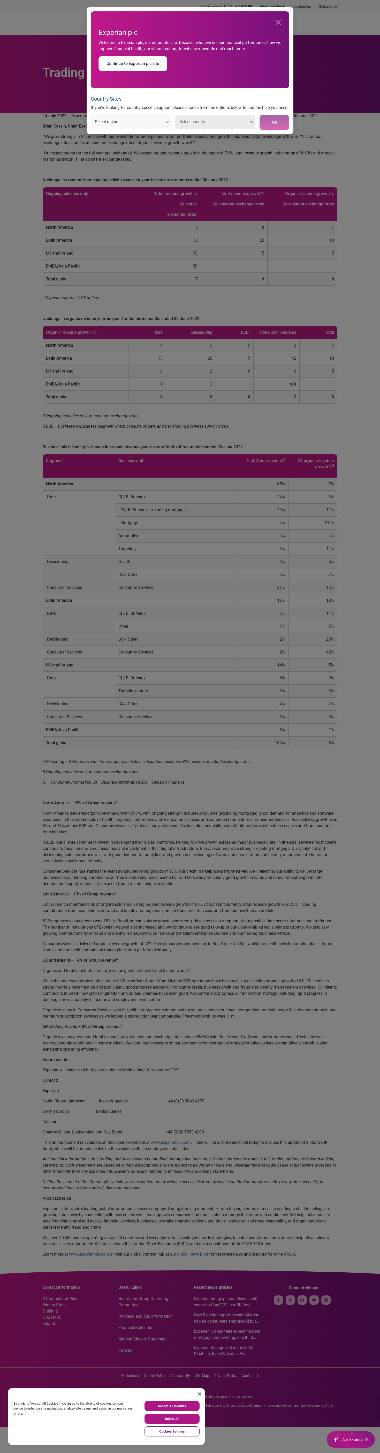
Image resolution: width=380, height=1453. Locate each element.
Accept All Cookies (172, 1406)
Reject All (172, 1419)
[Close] (278, 22)
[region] (106, 1416)
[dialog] (190, 726)
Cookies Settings (172, 1431)
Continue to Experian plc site (133, 63)
